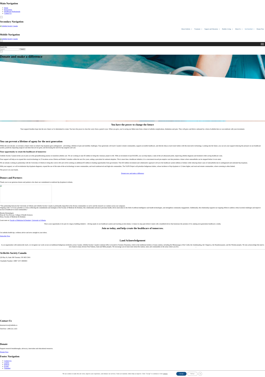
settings (165, 374)
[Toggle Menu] (262, 44)
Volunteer (7, 368)
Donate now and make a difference (132, 173)
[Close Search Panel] (1, 51)
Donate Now (4, 352)
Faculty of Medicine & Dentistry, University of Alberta (28, 220)
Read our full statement (187, 247)
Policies (6, 364)
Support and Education (211, 29)
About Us (238, 29)
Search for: (3, 47)
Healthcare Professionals (12, 11)
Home (6, 8)
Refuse (192, 374)
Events (6, 366)
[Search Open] (1, 17)
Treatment (197, 29)
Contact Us (7, 13)
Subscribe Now (5, 236)
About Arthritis (185, 29)
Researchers (8, 10)
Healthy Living (226, 29)
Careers (6, 363)
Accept (181, 374)
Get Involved (248, 29)
